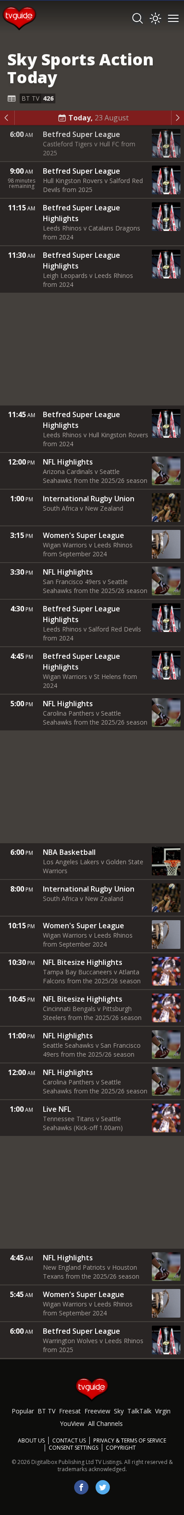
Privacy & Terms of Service (129, 1440)
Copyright (121, 1447)
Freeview (97, 1411)
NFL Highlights (68, 462)
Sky (119, 1411)
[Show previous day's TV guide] (7, 118)
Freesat (70, 1411)
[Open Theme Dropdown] (155, 18)
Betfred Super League (81, 134)
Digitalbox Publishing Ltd (62, 1462)
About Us (31, 1440)
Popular (23, 1411)
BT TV (46, 1411)
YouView (72, 1423)
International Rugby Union (88, 499)
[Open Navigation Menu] (173, 18)
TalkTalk (139, 1411)
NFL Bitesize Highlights (82, 962)
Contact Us (69, 1440)
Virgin (163, 1411)
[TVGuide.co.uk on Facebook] (81, 1487)
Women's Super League (83, 535)
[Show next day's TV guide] (177, 118)
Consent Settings (73, 1447)
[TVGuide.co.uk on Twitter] (103, 1487)
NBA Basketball (69, 852)
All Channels (105, 1423)
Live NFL (57, 1109)
